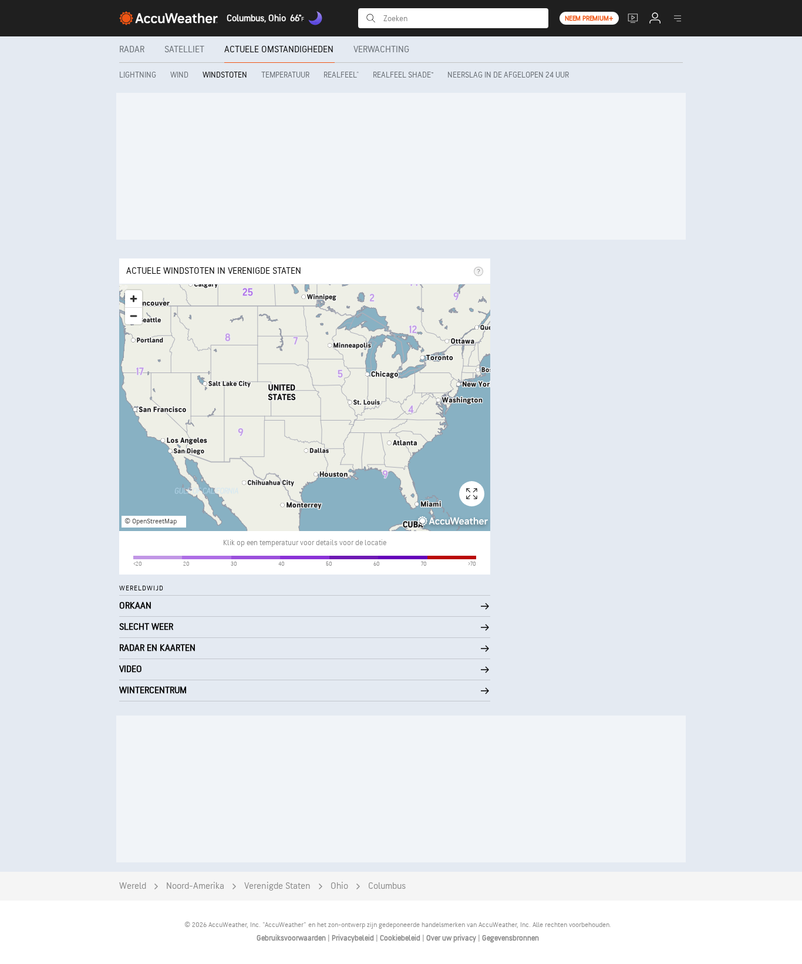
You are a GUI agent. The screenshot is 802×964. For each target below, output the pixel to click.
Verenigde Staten (277, 886)
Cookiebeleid (401, 938)
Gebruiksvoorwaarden (292, 938)
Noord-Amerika (195, 886)
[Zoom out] (133, 315)
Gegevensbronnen (510, 938)
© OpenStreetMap (150, 521)
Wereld (132, 886)
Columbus (387, 886)
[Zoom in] (133, 298)
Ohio (339, 886)
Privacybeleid (354, 938)
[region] (304, 407)
